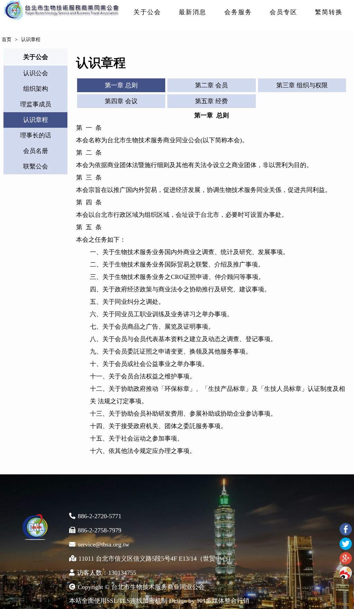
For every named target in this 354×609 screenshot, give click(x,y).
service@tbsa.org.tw (103, 544)
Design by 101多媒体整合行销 (209, 600)
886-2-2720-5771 (99, 516)
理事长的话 (35, 135)
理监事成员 (35, 104)
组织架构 (35, 88)
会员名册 (35, 150)
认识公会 (35, 73)
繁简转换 (329, 12)
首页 (6, 39)
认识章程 (35, 119)
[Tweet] (345, 544)
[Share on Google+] (345, 558)
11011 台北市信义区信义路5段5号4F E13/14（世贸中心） (156, 558)
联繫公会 (35, 166)
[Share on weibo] (345, 573)
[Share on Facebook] (345, 529)
